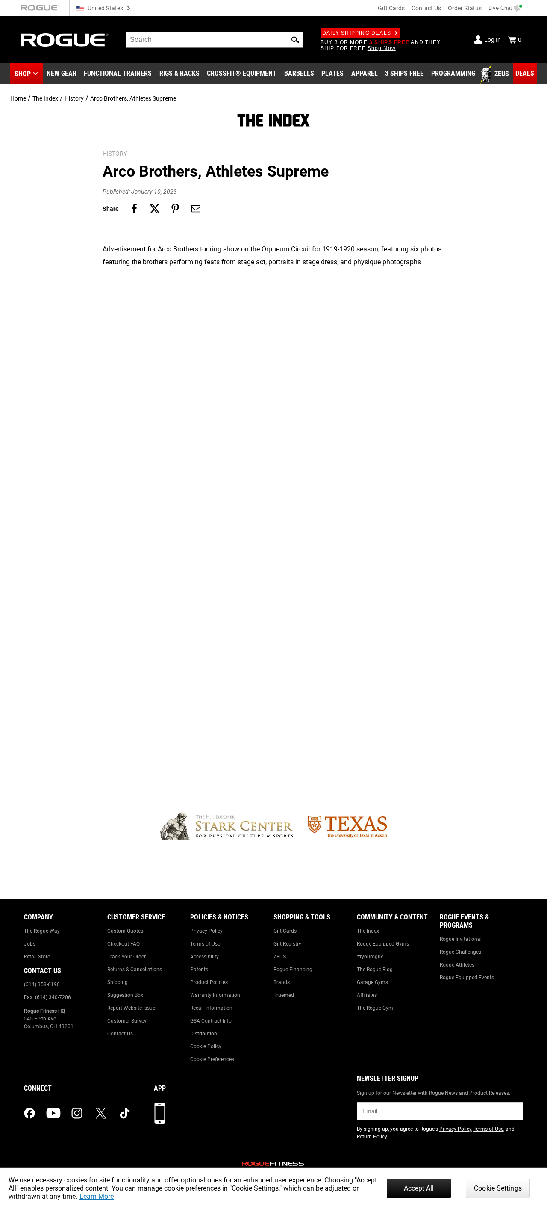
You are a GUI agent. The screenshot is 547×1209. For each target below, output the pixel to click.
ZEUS (280, 957)
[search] (214, 40)
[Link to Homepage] (65, 40)
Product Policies (209, 982)
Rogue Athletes (457, 965)
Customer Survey (127, 1021)
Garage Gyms (372, 982)
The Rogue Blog (375, 970)
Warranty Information (215, 995)
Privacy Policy (206, 931)
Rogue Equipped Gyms (383, 944)
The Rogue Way (42, 931)
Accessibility (204, 957)
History (74, 98)
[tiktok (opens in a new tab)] (124, 1113)
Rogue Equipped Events (467, 978)
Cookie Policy (205, 1046)
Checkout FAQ (123, 944)
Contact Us (426, 8)
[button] (295, 40)
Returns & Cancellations (134, 970)
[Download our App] (160, 1113)
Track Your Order (126, 957)
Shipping (117, 982)
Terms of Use (205, 944)
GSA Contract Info (211, 1021)
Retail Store (37, 957)
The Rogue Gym (375, 1008)
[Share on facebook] (134, 209)
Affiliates (367, 995)
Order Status (465, 8)
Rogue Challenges (460, 952)
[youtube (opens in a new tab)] (53, 1113)
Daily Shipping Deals (356, 33)
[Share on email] (196, 209)
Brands (282, 982)
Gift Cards (391, 8)
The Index (45, 98)
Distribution (203, 1034)
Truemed (284, 995)
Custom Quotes (125, 931)
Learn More (96, 1196)
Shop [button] (23, 74)
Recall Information (211, 1008)
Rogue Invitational (461, 939)
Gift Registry (287, 944)
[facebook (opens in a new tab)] (29, 1113)
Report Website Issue (131, 1008)
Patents (199, 970)
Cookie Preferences (212, 1059)
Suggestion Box (125, 995)
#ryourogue (370, 957)
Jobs (29, 944)
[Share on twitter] (155, 209)
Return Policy (372, 1137)
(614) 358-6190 (42, 984)
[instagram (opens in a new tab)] (77, 1113)
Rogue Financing (293, 970)
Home (18, 98)
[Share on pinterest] (175, 209)
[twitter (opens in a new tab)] (101, 1113)
